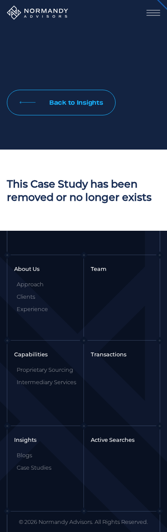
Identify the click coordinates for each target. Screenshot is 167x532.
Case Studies (34, 467)
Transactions (108, 354)
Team (99, 268)
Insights (25, 439)
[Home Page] (37, 13)
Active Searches (112, 439)
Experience (32, 309)
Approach (30, 284)
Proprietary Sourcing (45, 369)
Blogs (24, 455)
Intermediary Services (46, 382)
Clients (26, 296)
